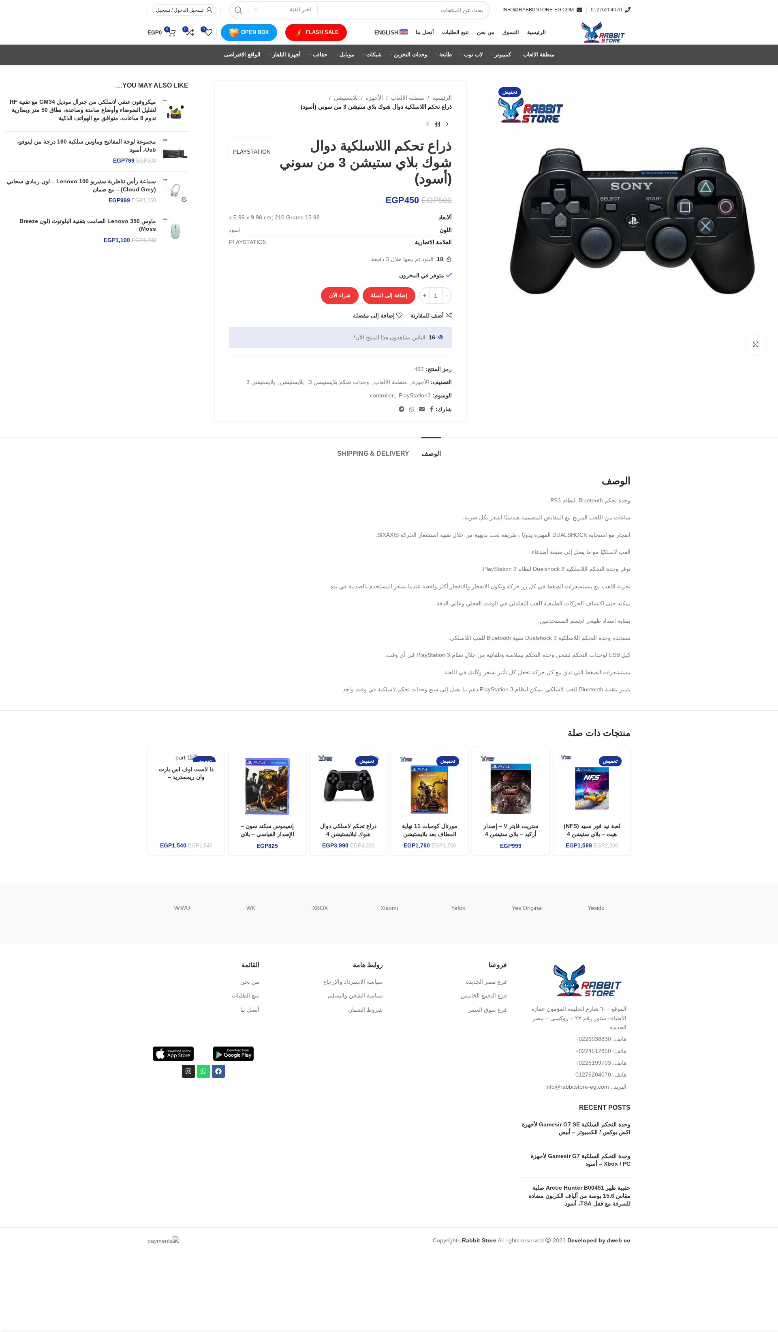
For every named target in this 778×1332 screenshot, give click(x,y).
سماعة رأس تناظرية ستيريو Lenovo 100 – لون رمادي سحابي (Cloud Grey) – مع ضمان (81, 185)
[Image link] (586, 980)
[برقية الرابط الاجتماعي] (401, 409)
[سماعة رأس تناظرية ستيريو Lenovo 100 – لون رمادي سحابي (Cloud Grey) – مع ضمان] (175, 191)
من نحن (249, 981)
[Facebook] (218, 1071)
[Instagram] (188, 1071)
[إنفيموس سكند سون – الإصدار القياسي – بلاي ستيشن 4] (267, 785)
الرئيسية (442, 97)
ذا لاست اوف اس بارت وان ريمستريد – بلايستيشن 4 (186, 777)
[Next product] (427, 124)
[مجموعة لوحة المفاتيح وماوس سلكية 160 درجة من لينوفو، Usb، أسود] (175, 151)
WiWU (182, 908)
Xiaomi (389, 908)
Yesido (596, 908)
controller (382, 395)
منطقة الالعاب (407, 97)
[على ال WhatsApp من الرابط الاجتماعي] (412, 409)
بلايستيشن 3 (260, 382)
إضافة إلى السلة (389, 295)
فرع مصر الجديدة (486, 981)
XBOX (320, 908)
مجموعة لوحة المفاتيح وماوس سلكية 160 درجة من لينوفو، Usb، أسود (86, 145)
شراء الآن (340, 295)
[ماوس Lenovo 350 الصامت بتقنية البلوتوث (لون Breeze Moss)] (175, 231)
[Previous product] (447, 124)
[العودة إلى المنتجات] (437, 124)
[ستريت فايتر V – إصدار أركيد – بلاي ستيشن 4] (510, 785)
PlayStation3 (415, 395)
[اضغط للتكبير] (756, 345)
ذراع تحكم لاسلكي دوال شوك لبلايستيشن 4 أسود (348, 834)
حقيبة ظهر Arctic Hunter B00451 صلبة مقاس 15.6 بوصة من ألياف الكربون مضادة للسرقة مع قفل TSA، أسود (580, 1195)
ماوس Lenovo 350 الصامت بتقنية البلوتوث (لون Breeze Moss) (87, 225)
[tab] (431, 449)
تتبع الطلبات (245, 995)
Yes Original (527, 908)
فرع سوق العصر (487, 1009)
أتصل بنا (249, 1009)
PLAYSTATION (252, 151)
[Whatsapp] (203, 1071)
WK (250, 908)
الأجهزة (374, 97)
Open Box (255, 32)
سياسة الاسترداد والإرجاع (353, 981)
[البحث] (238, 10)
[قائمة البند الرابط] (575, 1038)
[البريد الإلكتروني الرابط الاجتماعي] (422, 409)
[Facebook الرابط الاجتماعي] (431, 409)
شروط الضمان (365, 1009)
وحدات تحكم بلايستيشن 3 (339, 382)
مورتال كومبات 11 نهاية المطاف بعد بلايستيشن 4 (429, 834)
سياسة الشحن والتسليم (355, 995)
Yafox (458, 908)
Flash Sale (322, 32)
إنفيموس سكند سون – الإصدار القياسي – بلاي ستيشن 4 (267, 834)
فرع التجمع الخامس (484, 995)
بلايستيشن (346, 97)
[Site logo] (602, 32)
